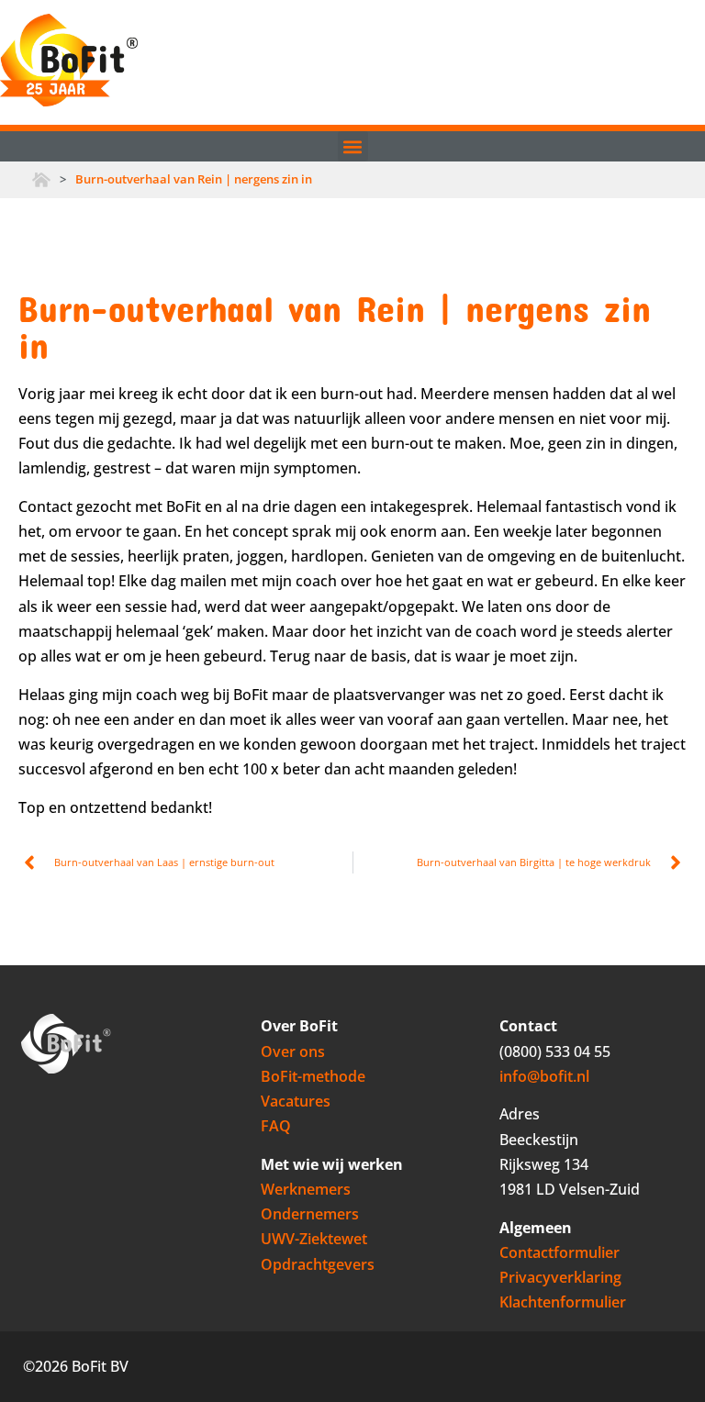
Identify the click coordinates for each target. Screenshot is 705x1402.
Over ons (293, 1051)
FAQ (276, 1126)
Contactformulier (559, 1252)
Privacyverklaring (560, 1277)
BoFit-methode (313, 1076)
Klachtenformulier (562, 1302)
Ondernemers (310, 1214)
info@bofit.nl (544, 1076)
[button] (353, 146)
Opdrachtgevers (318, 1264)
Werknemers (306, 1189)
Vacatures (295, 1101)
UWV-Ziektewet (314, 1239)
